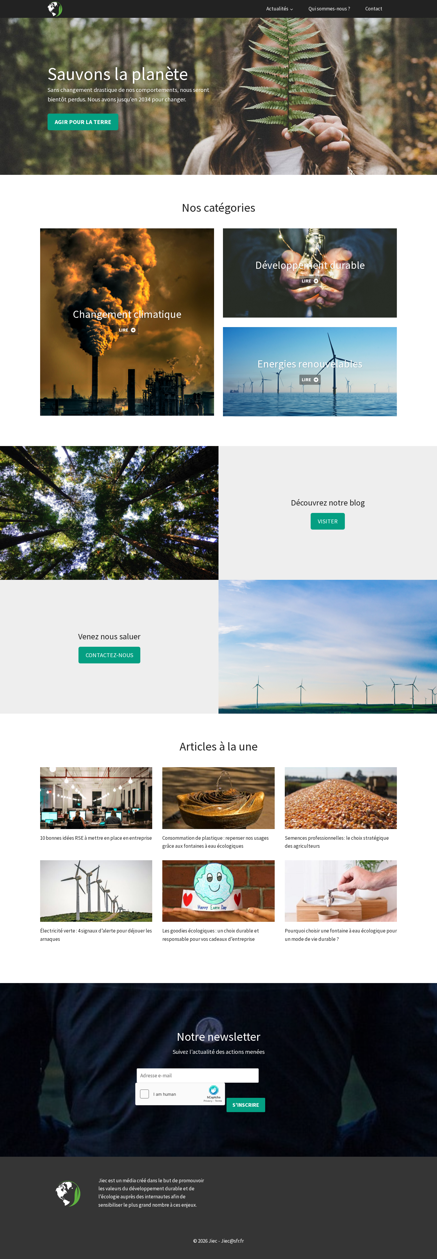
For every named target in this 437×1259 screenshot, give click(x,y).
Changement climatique (127, 314)
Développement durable (310, 265)
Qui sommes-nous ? (329, 8)
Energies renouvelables (309, 364)
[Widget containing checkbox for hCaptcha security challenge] (180, 1094)
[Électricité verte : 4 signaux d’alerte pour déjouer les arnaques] (96, 891)
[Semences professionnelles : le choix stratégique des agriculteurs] (341, 798)
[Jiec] (55, 9)
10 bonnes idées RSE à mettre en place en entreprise (96, 838)
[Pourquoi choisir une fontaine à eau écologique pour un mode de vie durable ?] (341, 891)
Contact (373, 8)
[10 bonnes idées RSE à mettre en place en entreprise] (96, 798)
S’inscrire (245, 1104)
